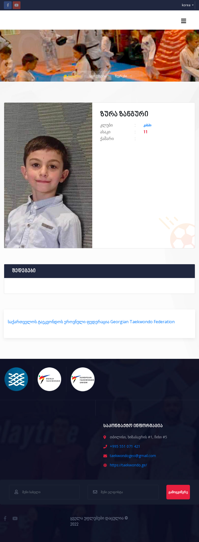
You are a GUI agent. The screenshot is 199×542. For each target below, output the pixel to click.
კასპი (147, 125)
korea (186, 5)
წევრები (121, 76)
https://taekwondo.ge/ (128, 464)
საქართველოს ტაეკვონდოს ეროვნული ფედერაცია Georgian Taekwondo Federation (91, 322)
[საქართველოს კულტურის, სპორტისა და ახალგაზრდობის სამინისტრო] (16, 378)
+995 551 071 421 (125, 446)
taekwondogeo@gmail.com (133, 455)
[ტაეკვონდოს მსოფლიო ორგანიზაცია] (49, 378)
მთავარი (74, 76)
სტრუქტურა (98, 76)
